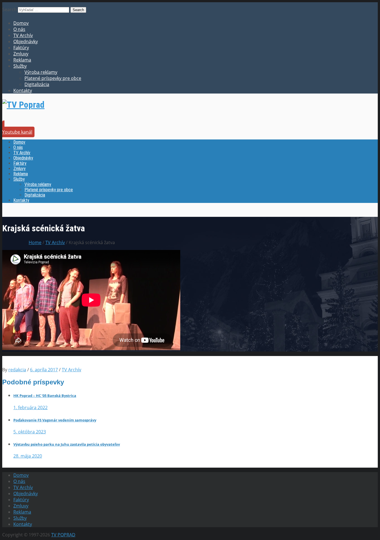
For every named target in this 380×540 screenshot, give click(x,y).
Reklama (22, 60)
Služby (20, 66)
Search (9, 9)
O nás (19, 29)
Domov (21, 23)
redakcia (17, 370)
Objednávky (25, 41)
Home (35, 242)
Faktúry (21, 48)
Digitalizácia (36, 84)
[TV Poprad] (23, 104)
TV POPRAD (63, 535)
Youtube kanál (17, 132)
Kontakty (22, 90)
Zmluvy (20, 54)
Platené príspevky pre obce (52, 78)
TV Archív (23, 35)
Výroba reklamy (40, 72)
